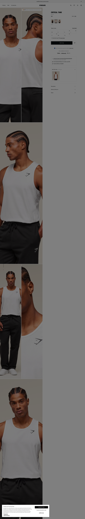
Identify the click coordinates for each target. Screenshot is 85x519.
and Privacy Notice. (7, 515)
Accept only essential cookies (41, 510)
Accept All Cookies (41, 507)
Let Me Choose (41, 512)
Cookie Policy (6, 514)
